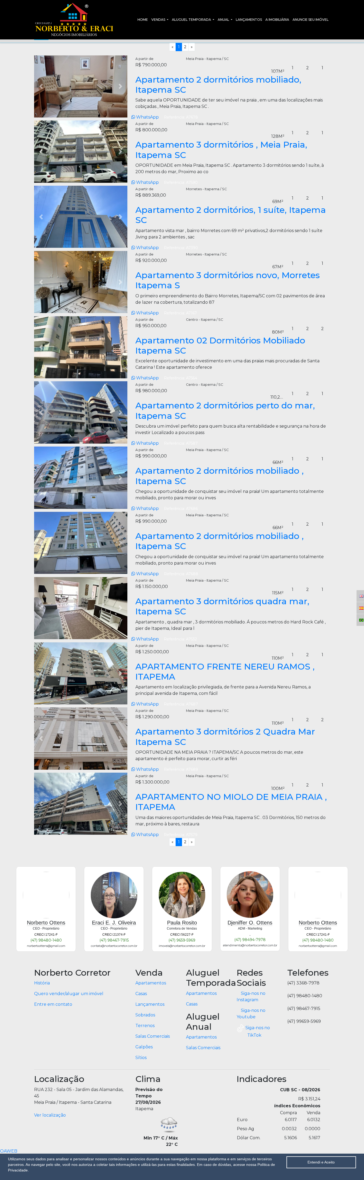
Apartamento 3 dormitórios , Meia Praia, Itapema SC (221, 149)
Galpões (144, 1046)
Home (142, 20)
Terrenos (145, 1025)
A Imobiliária (277, 20)
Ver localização (50, 1115)
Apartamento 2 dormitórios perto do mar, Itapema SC (225, 410)
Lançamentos (249, 20)
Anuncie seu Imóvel (311, 20)
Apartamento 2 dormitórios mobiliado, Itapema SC (218, 84)
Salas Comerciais (152, 1036)
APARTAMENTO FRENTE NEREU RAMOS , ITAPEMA (225, 671)
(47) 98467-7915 (114, 940)
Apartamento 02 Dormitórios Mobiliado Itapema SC (220, 345)
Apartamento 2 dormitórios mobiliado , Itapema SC (219, 475)
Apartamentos (150, 983)
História (42, 983)
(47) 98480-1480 (46, 940)
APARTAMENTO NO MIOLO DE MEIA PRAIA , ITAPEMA (231, 802)
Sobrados (145, 1014)
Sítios (141, 1057)
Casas (141, 993)
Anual (224, 20)
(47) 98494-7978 (250, 939)
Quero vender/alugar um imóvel (68, 993)
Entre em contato (53, 1004)
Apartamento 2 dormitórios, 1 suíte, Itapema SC (230, 215)
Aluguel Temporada (192, 20)
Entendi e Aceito (321, 1162)
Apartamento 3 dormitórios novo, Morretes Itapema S (227, 280)
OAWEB (8, 1151)
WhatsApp (147, 117)
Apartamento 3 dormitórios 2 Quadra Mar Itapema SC (225, 736)
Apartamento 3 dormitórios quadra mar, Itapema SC (222, 606)
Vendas (158, 20)
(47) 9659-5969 (181, 940)
